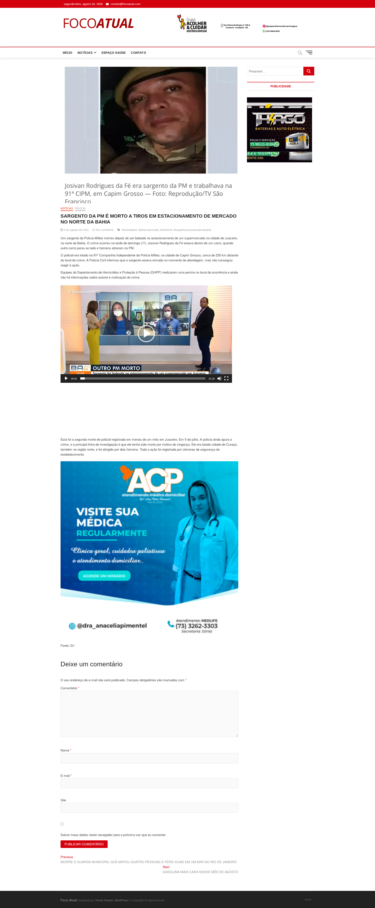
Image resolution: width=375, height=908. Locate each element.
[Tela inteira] (226, 378)
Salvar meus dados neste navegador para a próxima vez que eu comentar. (113, 834)
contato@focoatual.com (125, 4)
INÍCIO (67, 52)
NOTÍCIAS (84, 52)
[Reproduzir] (66, 378)
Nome (66, 750)
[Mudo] (219, 378)
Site (63, 800)
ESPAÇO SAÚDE (114, 52)
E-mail (66, 775)
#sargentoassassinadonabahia (192, 229)
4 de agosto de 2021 (76, 229)
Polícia (80, 208)
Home (308, 899)
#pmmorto (166, 229)
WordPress (121, 900)
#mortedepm (129, 229)
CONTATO (138, 52)
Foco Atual (69, 900)
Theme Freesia (104, 900)
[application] (146, 333)
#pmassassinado (148, 229)
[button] (146, 333)
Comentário (70, 688)
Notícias (67, 208)
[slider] (142, 378)
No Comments (104, 229)
